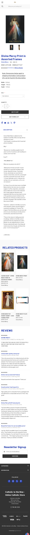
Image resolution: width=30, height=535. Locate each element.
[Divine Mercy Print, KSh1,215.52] (22, 262)
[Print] (8, 123)
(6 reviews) (11, 67)
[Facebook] (2, 123)
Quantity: (4, 102)
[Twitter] (11, 123)
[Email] (5, 123)
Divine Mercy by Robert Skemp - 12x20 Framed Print (7, 316)
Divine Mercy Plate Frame (21, 315)
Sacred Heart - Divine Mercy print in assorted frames (7, 277)
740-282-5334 (16, 507)
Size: (2, 93)
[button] (18, 68)
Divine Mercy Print (21, 276)
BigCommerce (17, 530)
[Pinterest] (14, 123)
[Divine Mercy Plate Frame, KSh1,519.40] (22, 300)
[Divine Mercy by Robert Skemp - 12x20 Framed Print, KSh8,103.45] (8, 300)
